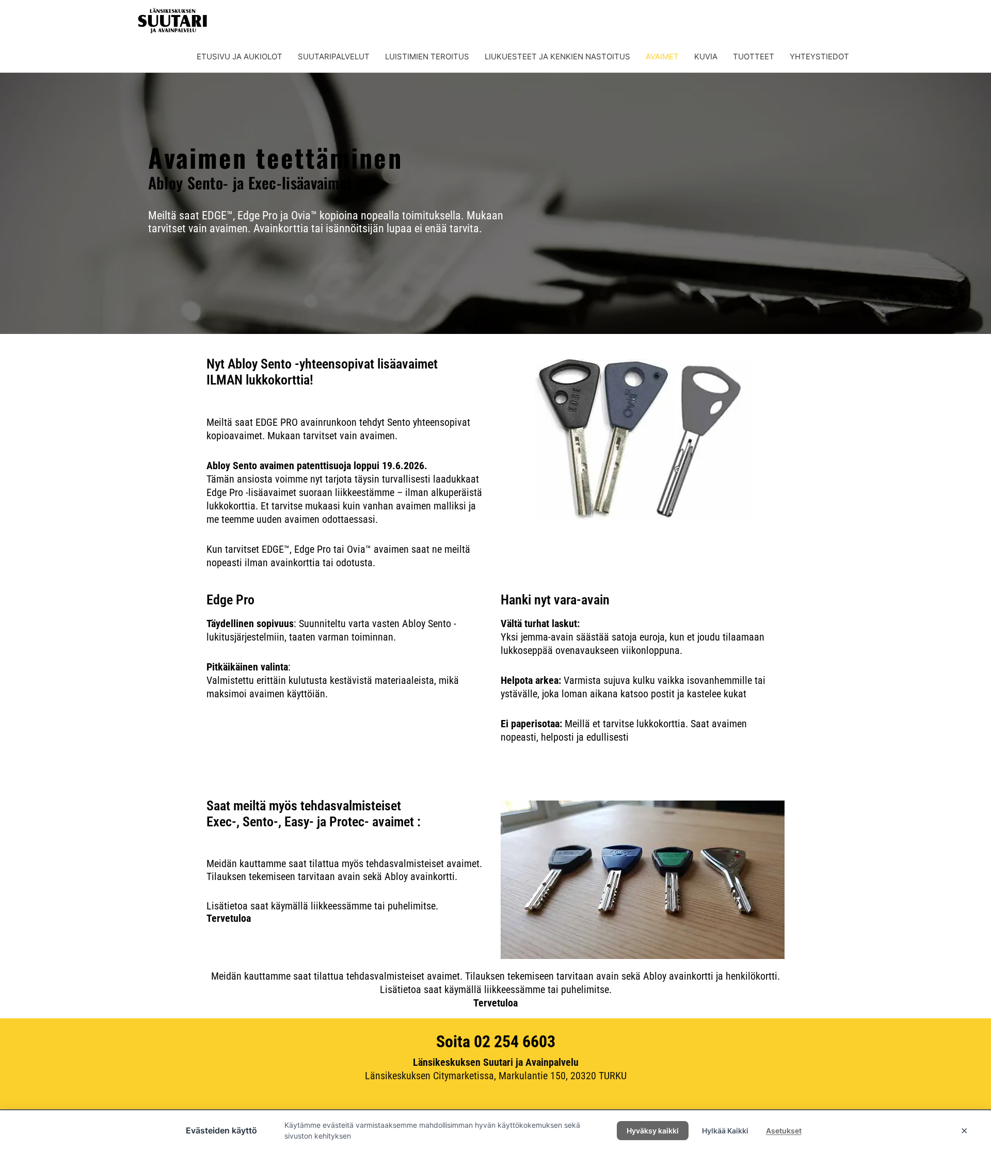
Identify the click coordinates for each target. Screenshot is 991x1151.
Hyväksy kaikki (653, 1130)
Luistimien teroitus (427, 56)
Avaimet (662, 56)
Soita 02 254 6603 (495, 1041)
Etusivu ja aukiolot (239, 56)
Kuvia (705, 56)
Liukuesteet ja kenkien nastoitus (557, 56)
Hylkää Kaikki (725, 1130)
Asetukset (784, 1130)
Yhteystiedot (819, 56)
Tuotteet (753, 56)
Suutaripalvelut (334, 56)
